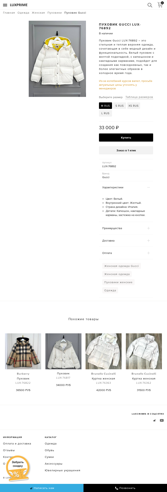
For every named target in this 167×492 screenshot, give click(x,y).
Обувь (49, 450)
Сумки (49, 456)
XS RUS (134, 105)
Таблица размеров (139, 97)
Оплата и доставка (17, 443)
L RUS (105, 113)
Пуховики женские (118, 282)
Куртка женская (103, 378)
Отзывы (9, 450)
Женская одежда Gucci (121, 266)
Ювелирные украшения (62, 470)
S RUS (119, 105)
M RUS (105, 105)
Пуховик (23, 378)
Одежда (110, 290)
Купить (126, 137)
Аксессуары (54, 463)
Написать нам (43, 488)
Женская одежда (117, 274)
